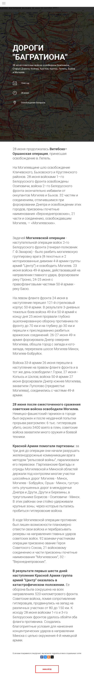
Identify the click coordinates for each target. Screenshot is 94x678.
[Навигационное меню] (4, 3)
